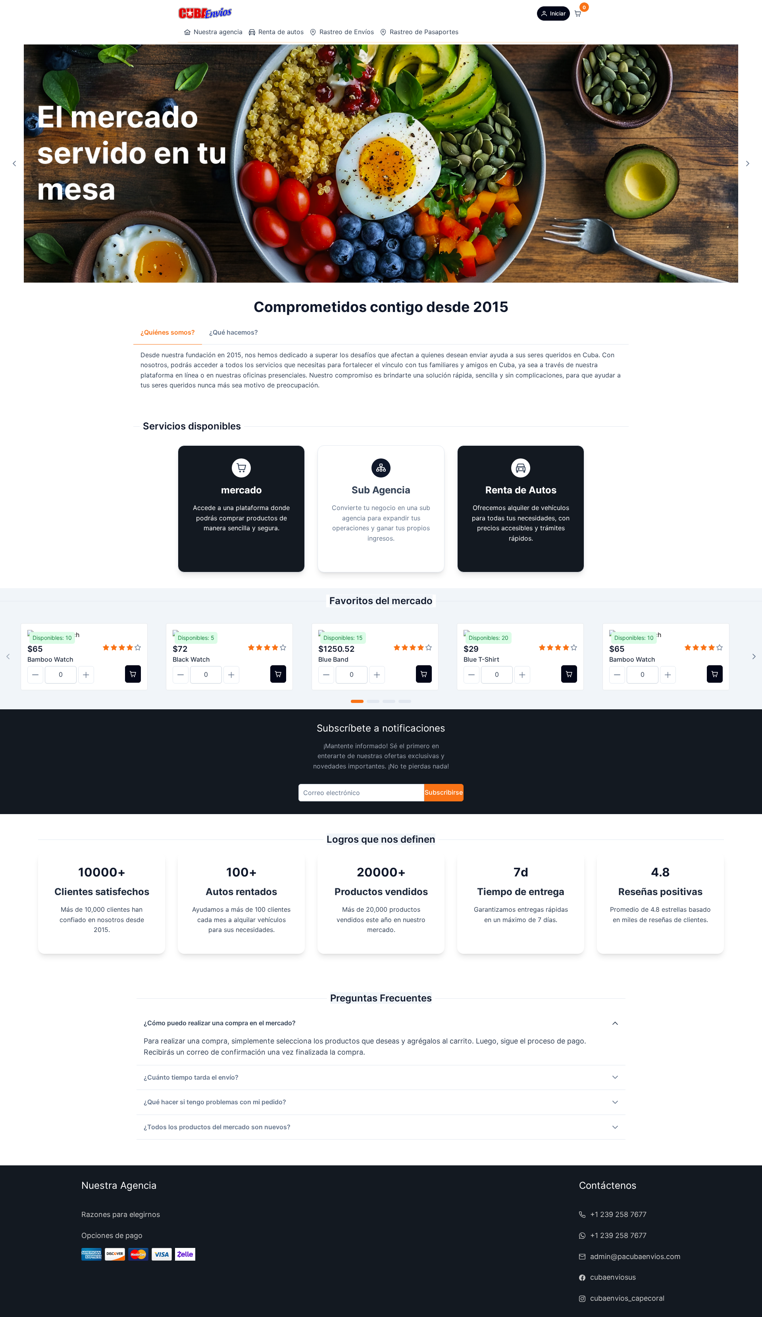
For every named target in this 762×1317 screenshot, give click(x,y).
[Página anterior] (14, 163)
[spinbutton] (61, 675)
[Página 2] (373, 701)
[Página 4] (404, 701)
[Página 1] (357, 701)
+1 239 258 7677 (618, 1214)
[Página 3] (389, 701)
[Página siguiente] (748, 163)
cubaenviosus (613, 1277)
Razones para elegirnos (120, 1214)
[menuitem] (213, 32)
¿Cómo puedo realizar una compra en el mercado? (220, 1023)
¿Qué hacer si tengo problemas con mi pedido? (215, 1102)
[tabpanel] (381, 370)
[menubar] (321, 32)
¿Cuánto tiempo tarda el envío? (191, 1077)
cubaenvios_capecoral (627, 1298)
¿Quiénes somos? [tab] (167, 332)
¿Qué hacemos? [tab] (233, 332)
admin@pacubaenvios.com (635, 1256)
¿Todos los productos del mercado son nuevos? (217, 1127)
